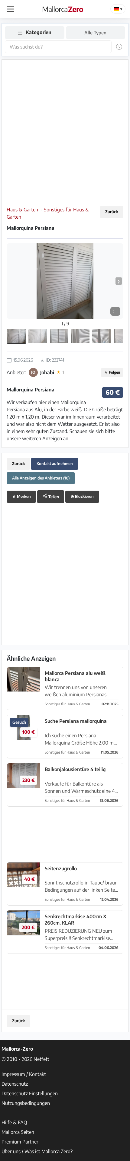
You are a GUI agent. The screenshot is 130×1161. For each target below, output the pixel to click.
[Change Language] (117, 9)
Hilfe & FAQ (14, 1122)
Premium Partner (20, 1142)
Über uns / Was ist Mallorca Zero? (37, 1151)
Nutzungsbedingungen (26, 1103)
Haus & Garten (23, 210)
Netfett (41, 1059)
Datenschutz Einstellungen (30, 1093)
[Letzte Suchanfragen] (119, 46)
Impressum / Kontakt (24, 1074)
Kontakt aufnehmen (55, 463)
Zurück (111, 211)
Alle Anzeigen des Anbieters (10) (41, 478)
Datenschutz (15, 1084)
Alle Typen (95, 32)
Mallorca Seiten (18, 1132)
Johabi (47, 372)
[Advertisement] (65, 129)
